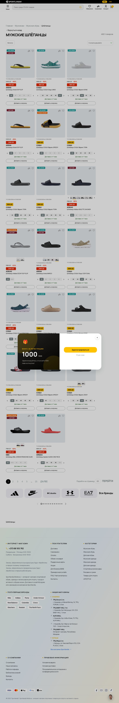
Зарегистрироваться (80, 350)
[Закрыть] (97, 337)
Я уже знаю (80, 355)
